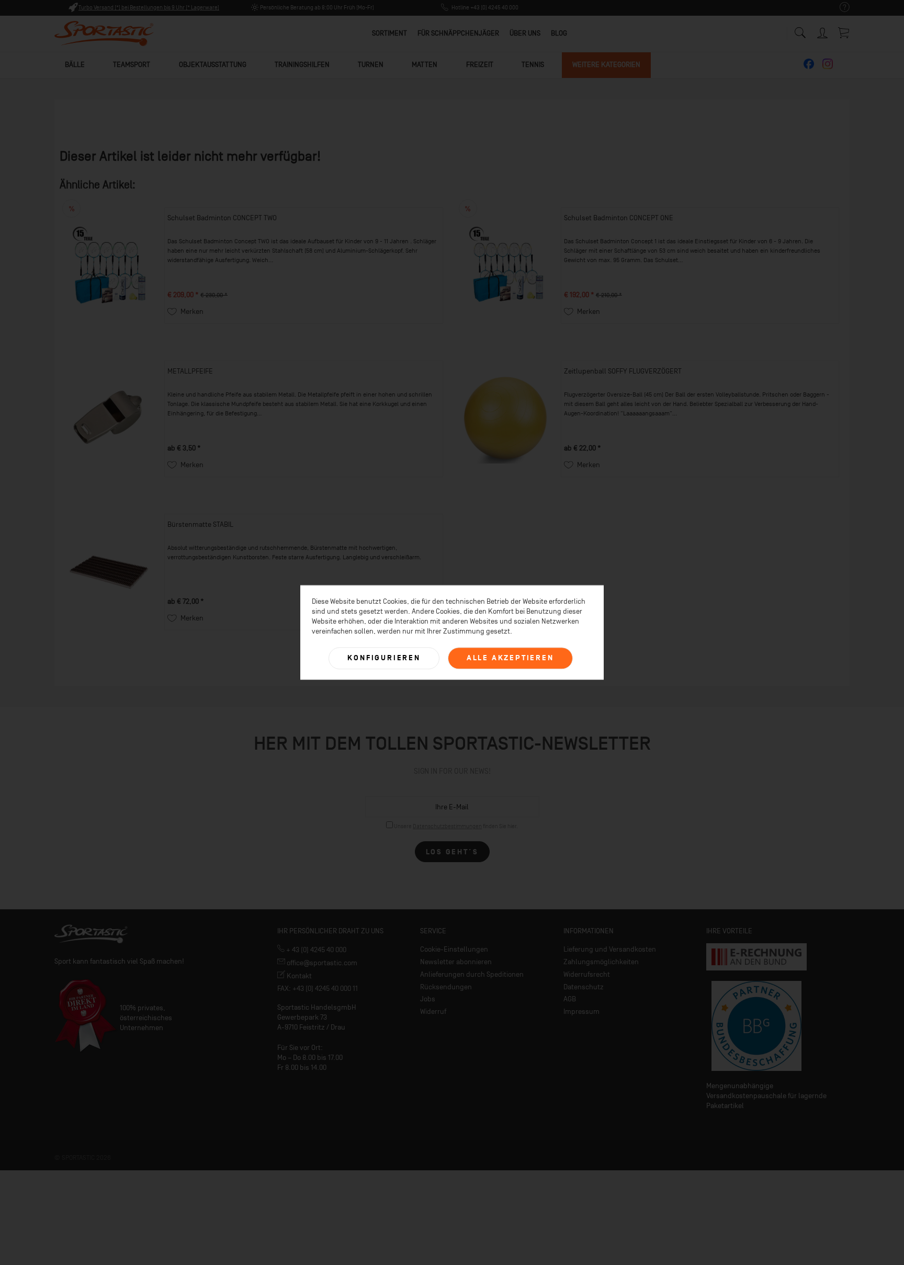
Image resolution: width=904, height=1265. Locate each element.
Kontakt (298, 976)
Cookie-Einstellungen (454, 949)
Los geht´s (452, 852)
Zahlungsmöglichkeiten (601, 962)
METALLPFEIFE (190, 371)
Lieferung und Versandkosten (609, 949)
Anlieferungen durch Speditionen (472, 974)
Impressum (581, 1011)
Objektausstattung (212, 65)
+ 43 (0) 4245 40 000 (315, 950)
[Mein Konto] (823, 31)
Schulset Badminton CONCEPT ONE (618, 218)
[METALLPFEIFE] (109, 418)
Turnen (370, 65)
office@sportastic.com (321, 963)
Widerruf (433, 1011)
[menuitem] (839, 7)
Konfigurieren (383, 657)
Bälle (75, 65)
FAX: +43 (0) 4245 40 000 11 (317, 988)
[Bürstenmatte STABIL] (109, 572)
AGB (569, 999)
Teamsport (131, 65)
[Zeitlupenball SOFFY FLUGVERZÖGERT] (505, 418)
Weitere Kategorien (606, 65)
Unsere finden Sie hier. (456, 826)
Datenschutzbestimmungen (447, 826)
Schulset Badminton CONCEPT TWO (222, 218)
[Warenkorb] (844, 32)
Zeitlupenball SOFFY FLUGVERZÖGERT (623, 371)
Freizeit (479, 65)
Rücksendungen (446, 987)
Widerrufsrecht (586, 974)
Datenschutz (583, 987)
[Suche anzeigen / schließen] (799, 30)
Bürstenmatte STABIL (200, 524)
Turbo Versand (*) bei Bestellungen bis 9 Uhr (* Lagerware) (148, 7)
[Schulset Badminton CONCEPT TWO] (109, 265)
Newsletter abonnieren (456, 962)
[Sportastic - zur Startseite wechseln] (104, 34)
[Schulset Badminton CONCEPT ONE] (505, 265)
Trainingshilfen (302, 65)
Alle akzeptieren (510, 657)
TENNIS (533, 65)
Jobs (427, 999)
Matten (424, 65)
